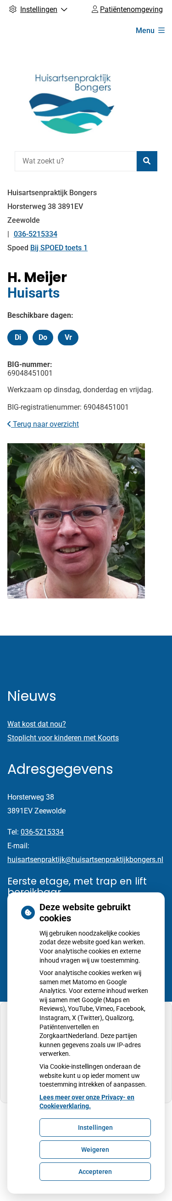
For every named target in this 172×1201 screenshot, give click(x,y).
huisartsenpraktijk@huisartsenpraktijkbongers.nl (85, 859)
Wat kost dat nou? (36, 724)
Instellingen (95, 1127)
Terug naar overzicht (45, 424)
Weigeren (95, 1149)
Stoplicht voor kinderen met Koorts (63, 737)
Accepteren (95, 1171)
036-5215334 (42, 832)
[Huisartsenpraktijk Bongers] (67, 95)
